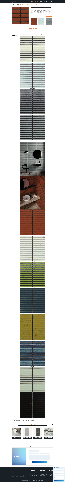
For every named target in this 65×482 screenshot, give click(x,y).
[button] (52, 424)
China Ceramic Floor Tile (43, 474)
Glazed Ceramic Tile (42, 473)
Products (36, 1)
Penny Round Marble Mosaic (33, 475)
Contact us (45, 1)
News (41, 1)
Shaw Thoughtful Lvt (25, 420)
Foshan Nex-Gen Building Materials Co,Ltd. (38, 480)
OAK (30, 474)
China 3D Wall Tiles (15, 420)
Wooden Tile (31, 473)
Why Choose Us (51, 473)
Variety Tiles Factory (42, 475)
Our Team (50, 474)
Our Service (50, 475)
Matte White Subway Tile (31, 420)
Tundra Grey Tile (20, 420)
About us (51, 1)
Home (32, 1)
